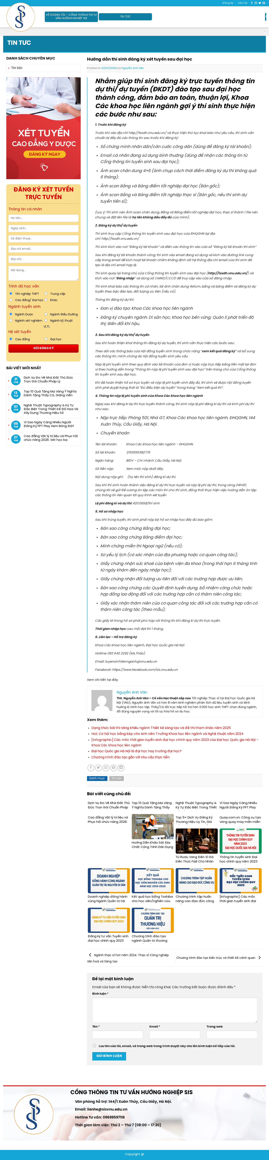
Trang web (215, 1026)
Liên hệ (242, 3)
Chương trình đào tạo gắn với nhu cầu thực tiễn (130, 757)
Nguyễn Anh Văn (132, 68)
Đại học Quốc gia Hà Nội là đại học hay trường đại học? (136, 751)
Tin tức (125, 16)
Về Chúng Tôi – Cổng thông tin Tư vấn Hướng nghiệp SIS (71, 17)
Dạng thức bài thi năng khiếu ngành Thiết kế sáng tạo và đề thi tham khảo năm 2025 (161, 728)
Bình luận (100, 994)
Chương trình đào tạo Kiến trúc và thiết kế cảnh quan (216, 957)
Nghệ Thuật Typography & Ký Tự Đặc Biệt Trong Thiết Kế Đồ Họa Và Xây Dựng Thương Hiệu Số (51, 409)
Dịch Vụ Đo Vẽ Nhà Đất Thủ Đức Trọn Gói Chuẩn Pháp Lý (48, 379)
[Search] (265, 17)
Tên (96, 1026)
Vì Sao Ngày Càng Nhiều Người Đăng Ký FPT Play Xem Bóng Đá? (49, 424)
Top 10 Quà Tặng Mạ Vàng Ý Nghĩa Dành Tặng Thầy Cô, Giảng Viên (50, 393)
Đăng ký (228, 3)
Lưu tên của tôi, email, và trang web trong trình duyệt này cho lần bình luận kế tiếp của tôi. (167, 1046)
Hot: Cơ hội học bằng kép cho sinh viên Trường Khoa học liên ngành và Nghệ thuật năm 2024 (167, 734)
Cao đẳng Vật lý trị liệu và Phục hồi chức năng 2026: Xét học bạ (51, 438)
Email (154, 1026)
